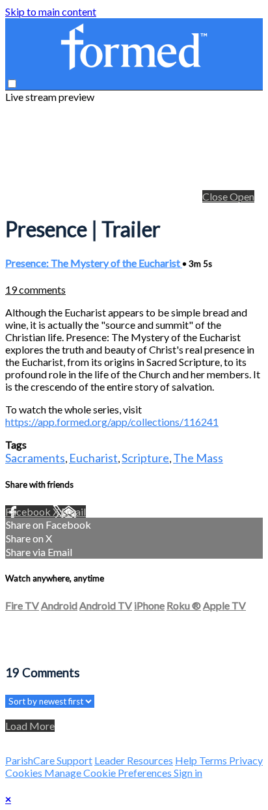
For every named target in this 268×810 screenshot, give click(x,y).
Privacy (246, 760)
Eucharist (93, 458)
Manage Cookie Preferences (109, 772)
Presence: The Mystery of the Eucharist (93, 263)
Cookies (24, 772)
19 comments (35, 289)
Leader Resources (133, 760)
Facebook (29, 511)
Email (73, 511)
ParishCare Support (48, 760)
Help (187, 760)
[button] (12, 83)
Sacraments (35, 458)
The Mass (198, 458)
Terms (214, 760)
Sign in (188, 772)
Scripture (145, 458)
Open (242, 196)
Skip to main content (50, 11)
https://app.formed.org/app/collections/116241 (112, 421)
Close (216, 196)
